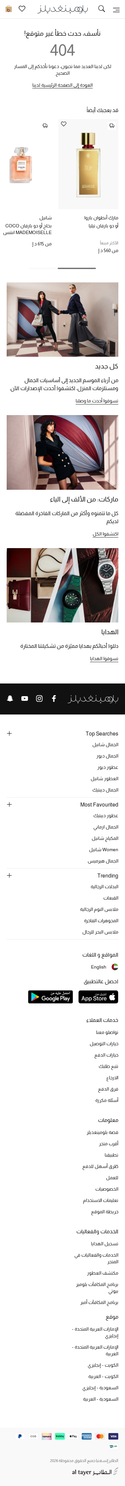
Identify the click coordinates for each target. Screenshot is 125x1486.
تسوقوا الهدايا (104, 658)
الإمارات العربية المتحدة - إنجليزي (95, 1332)
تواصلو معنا (107, 1032)
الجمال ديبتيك (105, 790)
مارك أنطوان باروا (101, 217)
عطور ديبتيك (105, 815)
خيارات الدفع (106, 1055)
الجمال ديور (107, 756)
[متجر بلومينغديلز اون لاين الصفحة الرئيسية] (62, 9)
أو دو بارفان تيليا (103, 225)
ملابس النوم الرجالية (99, 909)
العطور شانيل (104, 778)
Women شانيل (103, 849)
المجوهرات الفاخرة (101, 920)
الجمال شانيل (105, 744)
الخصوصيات (106, 1189)
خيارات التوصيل (104, 1043)
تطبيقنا (111, 1155)
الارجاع (112, 1077)
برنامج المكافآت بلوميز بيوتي (97, 1288)
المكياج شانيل (105, 838)
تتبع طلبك (108, 1066)
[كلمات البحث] (101, 9)
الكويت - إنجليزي (103, 1365)
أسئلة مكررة (106, 1100)
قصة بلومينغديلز (102, 1132)
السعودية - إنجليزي (100, 1387)
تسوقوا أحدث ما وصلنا (97, 400)
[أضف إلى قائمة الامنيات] (63, 124)
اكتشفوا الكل (105, 533)
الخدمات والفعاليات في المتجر (96, 1258)
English (98, 967)
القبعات (110, 898)
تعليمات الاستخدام (100, 1200)
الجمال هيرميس (103, 861)
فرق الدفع (108, 1089)
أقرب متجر (108, 1143)
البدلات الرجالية (104, 886)
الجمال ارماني (105, 827)
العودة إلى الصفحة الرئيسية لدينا (62, 85)
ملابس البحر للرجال (100, 932)
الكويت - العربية (103, 1376)
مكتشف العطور (102, 1273)
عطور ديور (107, 767)
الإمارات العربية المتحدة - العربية (95, 1350)
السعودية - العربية (100, 1399)
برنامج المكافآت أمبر (99, 1302)
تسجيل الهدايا (104, 1243)
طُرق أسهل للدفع (100, 1166)
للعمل (112, 1177)
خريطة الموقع (104, 1211)
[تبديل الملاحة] (116, 9)
